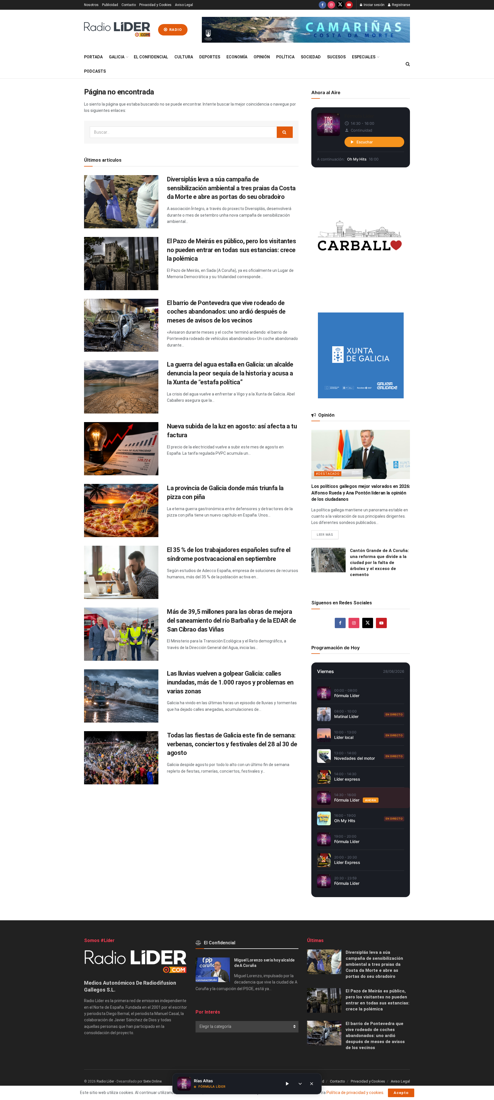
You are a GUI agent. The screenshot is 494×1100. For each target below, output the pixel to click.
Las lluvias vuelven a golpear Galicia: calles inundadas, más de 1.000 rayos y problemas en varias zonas (230, 682)
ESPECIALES (363, 57)
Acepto (401, 1093)
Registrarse (400, 5)
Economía (236, 57)
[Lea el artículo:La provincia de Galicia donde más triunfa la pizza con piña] (121, 510)
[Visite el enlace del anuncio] (306, 30)
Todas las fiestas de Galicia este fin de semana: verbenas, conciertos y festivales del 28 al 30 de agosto (232, 744)
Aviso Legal (184, 5)
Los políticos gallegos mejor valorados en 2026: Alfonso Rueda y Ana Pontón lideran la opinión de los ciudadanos (360, 493)
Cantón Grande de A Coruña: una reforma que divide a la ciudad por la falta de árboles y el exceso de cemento (379, 562)
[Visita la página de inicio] (117, 30)
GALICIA (116, 57)
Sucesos (336, 57)
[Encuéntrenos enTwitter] (340, 5)
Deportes (209, 57)
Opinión (262, 57)
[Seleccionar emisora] (300, 1084)
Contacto (128, 5)
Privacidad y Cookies (155, 5)
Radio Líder (105, 1081)
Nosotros (91, 5)
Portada (93, 57)
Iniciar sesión (374, 5)
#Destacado (328, 474)
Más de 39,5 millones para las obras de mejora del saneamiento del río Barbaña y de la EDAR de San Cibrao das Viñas (231, 620)
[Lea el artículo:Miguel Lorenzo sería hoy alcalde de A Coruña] (213, 969)
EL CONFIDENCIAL (151, 57)
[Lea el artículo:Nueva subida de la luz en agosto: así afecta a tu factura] (121, 448)
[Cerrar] (311, 1084)
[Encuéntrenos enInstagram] (331, 5)
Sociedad (311, 57)
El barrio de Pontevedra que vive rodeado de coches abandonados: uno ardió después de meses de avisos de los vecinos (226, 311)
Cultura (183, 57)
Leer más (327, 533)
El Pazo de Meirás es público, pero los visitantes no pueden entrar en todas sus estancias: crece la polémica (231, 250)
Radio (175, 29)
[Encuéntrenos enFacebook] (322, 5)
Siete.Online (152, 1081)
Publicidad (110, 5)
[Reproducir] (287, 1084)
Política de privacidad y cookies (354, 1092)
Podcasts (95, 71)
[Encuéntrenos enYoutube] (349, 5)
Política (285, 57)
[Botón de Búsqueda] (408, 64)
